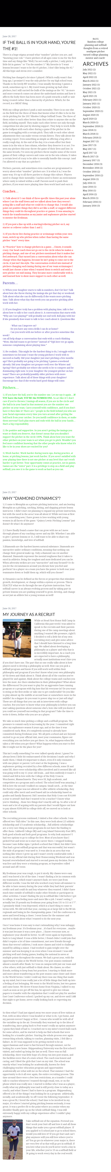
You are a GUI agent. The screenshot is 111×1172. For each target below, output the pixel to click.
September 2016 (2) (93, 175)
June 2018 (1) (89, 130)
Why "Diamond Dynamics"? (32, 498)
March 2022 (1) (90, 81)
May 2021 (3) (89, 92)
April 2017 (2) (90, 153)
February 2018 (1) (92, 137)
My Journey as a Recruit (29, 614)
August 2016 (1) (91, 179)
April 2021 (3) (90, 96)
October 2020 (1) (91, 107)
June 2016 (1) (89, 187)
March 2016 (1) (90, 198)
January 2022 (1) (91, 84)
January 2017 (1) (91, 160)
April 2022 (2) (90, 77)
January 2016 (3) (91, 205)
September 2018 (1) (93, 126)
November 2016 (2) (93, 168)
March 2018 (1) (90, 134)
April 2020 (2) (90, 118)
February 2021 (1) (92, 100)
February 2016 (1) (92, 202)
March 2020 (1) (90, 122)
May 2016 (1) (89, 190)
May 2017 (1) (89, 149)
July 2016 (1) (89, 183)
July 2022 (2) (89, 69)
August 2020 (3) (91, 115)
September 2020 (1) (93, 111)
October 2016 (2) (91, 171)
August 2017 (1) (91, 141)
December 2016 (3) (92, 164)
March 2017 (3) (90, 156)
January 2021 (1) (91, 103)
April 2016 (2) (90, 194)
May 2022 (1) (89, 73)
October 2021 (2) (91, 88)
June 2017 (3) (89, 145)
